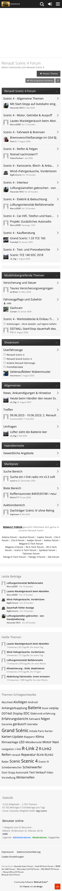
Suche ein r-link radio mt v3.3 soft (32, 477)
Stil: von (31, 886)
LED (22, 742)
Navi (55, 742)
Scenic (15, 761)
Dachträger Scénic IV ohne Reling (32, 510)
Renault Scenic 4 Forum (20, 91)
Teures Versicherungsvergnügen (31, 288)
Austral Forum (26, 537)
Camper (13, 311)
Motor (47, 742)
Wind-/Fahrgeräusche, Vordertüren (33, 171)
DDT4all (7, 713)
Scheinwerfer (32, 767)
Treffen (8, 409)
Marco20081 (15, 124)
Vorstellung (8, 777)
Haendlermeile (14, 445)
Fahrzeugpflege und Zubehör (22, 299)
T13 (11, 332)
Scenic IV (43, 761)
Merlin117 (14, 497)
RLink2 (49, 755)
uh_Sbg (13, 258)
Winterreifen (25, 777)
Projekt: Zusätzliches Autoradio (30, 221)
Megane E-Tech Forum (31, 543)
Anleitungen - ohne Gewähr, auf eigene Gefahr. (32, 323)
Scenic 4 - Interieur (15, 182)
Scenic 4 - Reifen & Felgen (20, 149)
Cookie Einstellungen (13, 856)
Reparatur (28, 754)
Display (18, 713)
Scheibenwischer (12, 767)
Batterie (34, 707)
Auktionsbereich (14, 505)
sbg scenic (41, 810)
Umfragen (10, 426)
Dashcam (16, 308)
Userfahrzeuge (13, 350)
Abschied (7, 702)
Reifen (6, 754)
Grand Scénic (15, 730)
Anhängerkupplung (14, 708)
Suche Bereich (12, 471)
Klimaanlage (10, 742)
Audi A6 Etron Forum (44, 866)
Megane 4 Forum (14, 546)
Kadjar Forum (34, 540)
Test (32, 772)
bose (45, 708)
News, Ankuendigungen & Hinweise (27, 393)
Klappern (29, 737)
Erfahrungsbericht (15, 719)
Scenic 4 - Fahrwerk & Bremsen (24, 132)
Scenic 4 (29, 761)
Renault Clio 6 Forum (11, 874)
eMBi (9, 303)
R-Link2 (45, 748)
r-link (18, 749)
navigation (8, 749)
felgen (45, 719)
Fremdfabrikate (15, 366)
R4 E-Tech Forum (35, 546)
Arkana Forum (9, 537)
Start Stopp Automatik (15, 772)
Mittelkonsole (33, 742)
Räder (5, 761)
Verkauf (40, 772)
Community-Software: (31, 882)
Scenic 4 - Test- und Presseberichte (26, 249)
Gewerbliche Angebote (18, 453)
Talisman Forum (31, 553)
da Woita (14, 292)
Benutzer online (13, 821)
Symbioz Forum (47, 550)
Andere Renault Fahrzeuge (21, 362)
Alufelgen (20, 702)
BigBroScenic (16, 174)
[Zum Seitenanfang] (57, 886)
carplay (54, 708)
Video (49, 772)
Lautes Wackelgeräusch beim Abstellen (28, 591)
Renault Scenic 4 (15, 354)
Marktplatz (11, 464)
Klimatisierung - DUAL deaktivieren (26, 668)
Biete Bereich (12, 488)
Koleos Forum (51, 540)
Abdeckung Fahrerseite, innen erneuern (28, 676)
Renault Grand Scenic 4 (19, 358)
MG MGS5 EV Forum (50, 869)
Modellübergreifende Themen (24, 275)
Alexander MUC (17, 107)
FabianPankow (16, 158)
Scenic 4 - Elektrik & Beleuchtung (25, 199)
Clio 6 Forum (17, 540)
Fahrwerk (34, 719)
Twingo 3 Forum (36, 556)
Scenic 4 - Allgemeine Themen (23, 98)
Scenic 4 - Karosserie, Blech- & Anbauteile (28, 165)
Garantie (7, 724)
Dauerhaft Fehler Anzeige (20, 607)
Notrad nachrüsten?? (24, 154)
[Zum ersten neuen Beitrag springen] (5, 105)
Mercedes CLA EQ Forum (28, 869)
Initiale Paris (36, 731)
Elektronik (36, 713)
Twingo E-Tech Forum (14, 556)
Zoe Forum (53, 556)
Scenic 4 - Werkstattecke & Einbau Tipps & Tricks (28, 319)
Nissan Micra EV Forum (13, 872)
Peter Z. (13, 141)
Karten (49, 731)
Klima (40, 736)
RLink (40, 755)
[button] (42, 4)
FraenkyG (14, 242)
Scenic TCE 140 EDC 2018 (26, 255)
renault (16, 755)
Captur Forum (44, 537)
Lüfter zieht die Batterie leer (28, 432)
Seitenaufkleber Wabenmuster (30, 372)
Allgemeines (12, 385)
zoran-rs (13, 480)
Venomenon (15, 375)
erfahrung (49, 713)
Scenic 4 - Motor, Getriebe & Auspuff (27, 115)
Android (33, 702)
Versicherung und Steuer (19, 283)
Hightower (14, 514)
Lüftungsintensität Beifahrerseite (32, 204)
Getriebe (32, 724)
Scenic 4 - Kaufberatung (19, 233)
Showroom (11, 342)
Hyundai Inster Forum (23, 866)
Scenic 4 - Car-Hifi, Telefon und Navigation (28, 216)
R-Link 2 (30, 748)
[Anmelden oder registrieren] (50, 4)
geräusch (19, 724)
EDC (27, 713)
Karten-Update (12, 736)
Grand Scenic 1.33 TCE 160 (27, 238)
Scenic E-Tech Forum (25, 550)
